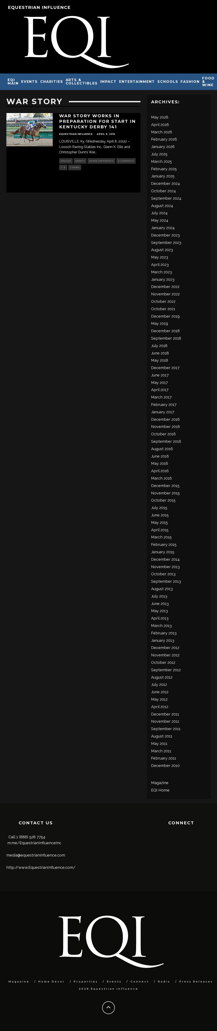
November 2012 (165, 655)
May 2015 (159, 522)
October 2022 (163, 301)
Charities (51, 82)
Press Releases (196, 981)
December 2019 (165, 316)
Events (29, 82)
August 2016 (162, 449)
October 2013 (163, 574)
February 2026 (164, 139)
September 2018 (166, 338)
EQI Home (160, 790)
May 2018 (159, 360)
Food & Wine (208, 81)
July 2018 (159, 345)
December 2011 (165, 714)
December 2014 (165, 559)
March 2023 (161, 272)
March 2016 (161, 478)
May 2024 (159, 220)
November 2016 (165, 426)
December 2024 (165, 183)
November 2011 (165, 721)
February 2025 (164, 169)
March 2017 (161, 397)
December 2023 (165, 235)
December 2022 (165, 286)
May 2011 (159, 743)
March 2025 (161, 161)
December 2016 (165, 419)
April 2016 (160, 471)
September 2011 (166, 729)
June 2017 (160, 375)
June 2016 (160, 456)
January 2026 (163, 146)
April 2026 (160, 124)
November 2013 (165, 567)
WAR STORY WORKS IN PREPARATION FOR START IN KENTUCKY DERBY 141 (97, 121)
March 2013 (161, 625)
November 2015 (165, 493)
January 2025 (162, 176)
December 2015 (165, 485)
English (66, 161)
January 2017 (162, 412)
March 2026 (161, 132)
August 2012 (161, 677)
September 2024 (166, 198)
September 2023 (166, 242)
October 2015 (163, 500)
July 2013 (159, 596)
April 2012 (159, 706)
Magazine (159, 783)
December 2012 (165, 647)
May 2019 (159, 323)
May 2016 (159, 463)
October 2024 (163, 191)
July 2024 (159, 213)
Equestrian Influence (39, 7)
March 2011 (161, 751)
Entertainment (137, 82)
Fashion (190, 82)
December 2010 (165, 765)
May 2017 (159, 382)
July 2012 (159, 684)
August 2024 (162, 205)
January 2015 (162, 552)
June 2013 (160, 603)
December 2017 (165, 367)
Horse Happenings (101, 161)
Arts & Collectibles (82, 81)
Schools (167, 82)
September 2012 (166, 670)
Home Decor (51, 981)
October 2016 (163, 434)
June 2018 (160, 353)
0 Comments (126, 161)
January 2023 (162, 279)
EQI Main (13, 81)
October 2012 (163, 662)
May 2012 (159, 699)
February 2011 (163, 758)
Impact (108, 82)
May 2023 (159, 257)
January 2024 (163, 228)
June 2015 (160, 515)
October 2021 (163, 309)
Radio (164, 981)
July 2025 (159, 154)
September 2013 (166, 581)
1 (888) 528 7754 (30, 837)
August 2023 (162, 250)
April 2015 (159, 530)
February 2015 (164, 544)
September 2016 (166, 441)
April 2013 (159, 618)
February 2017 (164, 404)
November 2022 (165, 294)
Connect (140, 981)
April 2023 (160, 264)
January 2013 (162, 640)
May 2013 (159, 611)
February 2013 (164, 633)
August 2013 (162, 589)
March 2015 (161, 537)
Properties (86, 981)
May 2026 (159, 117)
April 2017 (159, 389)
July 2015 (159, 507)
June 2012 (159, 692)
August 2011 (161, 736)
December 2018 (165, 331)
